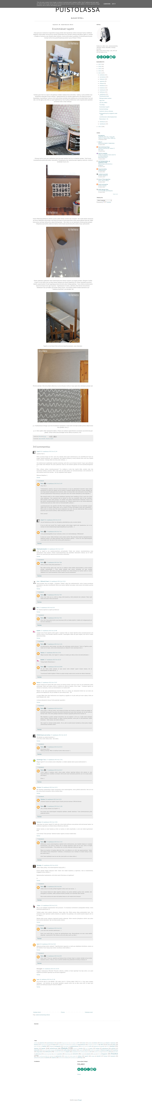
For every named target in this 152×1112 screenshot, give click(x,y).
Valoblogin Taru (41, 759)
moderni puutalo (103, 174)
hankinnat (43, 1044)
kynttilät (102, 1046)
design (74, 1043)
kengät (51, 1046)
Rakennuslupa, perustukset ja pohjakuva (105, 164)
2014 (99, 71)
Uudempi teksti (37, 1012)
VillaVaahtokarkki (42, 549)
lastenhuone (53, 1048)
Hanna (42, 652)
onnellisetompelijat (84, 1051)
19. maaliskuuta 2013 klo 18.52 (50, 865)
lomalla (80, 1048)
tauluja (92, 1056)
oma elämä (56, 1051)
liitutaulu (75, 1048)
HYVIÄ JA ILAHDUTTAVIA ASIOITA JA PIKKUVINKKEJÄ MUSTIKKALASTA (107, 156)
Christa (39, 787)
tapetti (51, 438)
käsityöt (112, 1046)
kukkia (90, 1046)
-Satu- (39, 905)
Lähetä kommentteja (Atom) (43, 1015)
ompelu (67, 1051)
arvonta (36, 1043)
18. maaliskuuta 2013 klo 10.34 (53, 799)
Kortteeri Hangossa (103, 175)
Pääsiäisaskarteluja (104, 96)
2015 (99, 68)
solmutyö (52, 1056)
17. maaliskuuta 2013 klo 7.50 (54, 618)
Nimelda (39, 865)
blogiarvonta (64, 1043)
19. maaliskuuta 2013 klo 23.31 (49, 905)
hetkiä (54, 1044)
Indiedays (74, 1044)
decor (70, 1043)
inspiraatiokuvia (81, 1044)
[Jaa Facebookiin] (54, 436)
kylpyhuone (96, 1046)
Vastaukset (41, 481)
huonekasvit (67, 1044)
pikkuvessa (38, 1054)
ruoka (83, 1054)
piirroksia (116, 1051)
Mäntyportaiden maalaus (105, 98)
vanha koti (61, 1057)
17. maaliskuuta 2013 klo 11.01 (54, 644)
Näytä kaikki (115, 194)
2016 (99, 66)
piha (110, 1051)
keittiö (44, 1046)
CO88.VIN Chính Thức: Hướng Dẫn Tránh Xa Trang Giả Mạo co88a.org (106, 137)
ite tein (101, 1044)
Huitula (39, 822)
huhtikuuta (102, 92)
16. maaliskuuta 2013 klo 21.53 (53, 520)
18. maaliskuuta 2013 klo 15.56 (49, 822)
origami (101, 1051)
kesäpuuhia (57, 1046)
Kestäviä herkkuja (103, 109)
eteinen (95, 1043)
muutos (74, 1050)
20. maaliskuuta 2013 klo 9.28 (48, 944)
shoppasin (104, 1054)
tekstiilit (99, 1056)
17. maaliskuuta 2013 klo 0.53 (47, 607)
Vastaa (38, 477)
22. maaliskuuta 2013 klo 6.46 (54, 886)
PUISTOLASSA (77, 9)
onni (91, 1051)
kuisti (86, 1046)
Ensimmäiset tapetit (104, 107)
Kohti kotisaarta (103, 184)
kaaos (35, 1046)
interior (95, 1044)
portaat (50, 1054)
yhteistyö (80, 1057)
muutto (80, 1050)
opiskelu (96, 1051)
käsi (107, 1046)
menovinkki (36, 1050)
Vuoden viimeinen (102, 185)
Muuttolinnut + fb (103, 119)
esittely (90, 1043)
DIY (78, 1043)
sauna (94, 1054)
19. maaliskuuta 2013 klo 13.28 (54, 806)
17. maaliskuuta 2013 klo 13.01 (53, 652)
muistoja (59, 1050)
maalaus (98, 1048)
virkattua (67, 1057)
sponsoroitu (58, 1056)
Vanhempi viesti (89, 1012)
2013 (99, 73)
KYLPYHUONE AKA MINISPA (105, 191)
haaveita (36, 1044)
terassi (105, 1056)
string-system (73, 1056)
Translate (108, 202)
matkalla (113, 1048)
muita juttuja (67, 1050)
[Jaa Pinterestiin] (56, 436)
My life (86, 1050)
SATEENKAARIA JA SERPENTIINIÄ (104, 162)
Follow (79, 1074)
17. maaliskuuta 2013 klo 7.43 (54, 531)
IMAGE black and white (43, 735)
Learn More (107, 4)
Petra (42, 483)
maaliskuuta (103, 94)
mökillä (92, 1050)
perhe (106, 1051)
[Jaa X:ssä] (53, 436)
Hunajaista (101, 135)
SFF (98, 1054)
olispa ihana (39, 1051)
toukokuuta (103, 90)
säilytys (80, 1056)
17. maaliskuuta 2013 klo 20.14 (54, 708)
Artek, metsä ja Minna (103, 180)
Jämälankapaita (102, 170)
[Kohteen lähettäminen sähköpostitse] (50, 436)
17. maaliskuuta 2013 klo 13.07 (49, 682)
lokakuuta (102, 79)
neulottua (115, 1050)
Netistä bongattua (105, 1050)
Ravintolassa (68, 1054)
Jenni (38, 944)
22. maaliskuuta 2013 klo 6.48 (54, 928)
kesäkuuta (102, 88)
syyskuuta (102, 81)
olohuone (48, 1051)
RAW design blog (103, 189)
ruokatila (88, 1054)
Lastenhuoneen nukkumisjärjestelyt (108, 117)
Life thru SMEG (103, 102)
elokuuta (102, 83)
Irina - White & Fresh (43, 581)
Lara (38, 979)
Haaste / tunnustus (110, 1043)
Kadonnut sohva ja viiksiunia (106, 111)
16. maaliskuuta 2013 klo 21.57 (55, 549)
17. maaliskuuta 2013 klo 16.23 (53, 659)
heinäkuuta (102, 85)
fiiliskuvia (102, 1043)
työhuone (36, 1057)
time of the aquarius (104, 179)
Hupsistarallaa (102, 169)
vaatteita (47, 1057)
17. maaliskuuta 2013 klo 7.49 (54, 595)
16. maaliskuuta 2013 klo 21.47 (54, 483)
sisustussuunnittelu (43, 1056)
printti (54, 1054)
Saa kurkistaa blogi (103, 147)
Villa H (100, 142)
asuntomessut (50, 1043)
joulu (109, 1044)
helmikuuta (102, 121)
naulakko (97, 1050)
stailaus (66, 1056)
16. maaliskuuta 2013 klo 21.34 (49, 451)
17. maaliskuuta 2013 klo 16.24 (59, 735)
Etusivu (63, 1012)
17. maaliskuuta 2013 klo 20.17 (54, 770)
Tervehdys (102, 104)
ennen (83, 1043)
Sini (38, 607)
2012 (99, 126)
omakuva (62, 1051)
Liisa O (39, 451)
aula (40, 438)
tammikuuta (103, 124)
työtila (41, 1057)
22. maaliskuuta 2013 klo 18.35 (51, 968)
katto (39, 1046)
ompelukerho (75, 1051)
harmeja (49, 1044)
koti (82, 1046)
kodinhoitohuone (74, 1046)
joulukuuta (102, 75)
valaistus (54, 1057)
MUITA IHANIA (102, 153)
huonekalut (61, 1044)
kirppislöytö (65, 1046)
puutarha (60, 1054)
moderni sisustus (51, 1050)
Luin (86, 1048)
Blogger (80, 1100)
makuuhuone (105, 1048)
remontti (43, 438)
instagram (90, 1044)
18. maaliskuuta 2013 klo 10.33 (49, 787)
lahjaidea (36, 1048)
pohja (45, 1054)
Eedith (38, 630)
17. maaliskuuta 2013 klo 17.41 (54, 759)
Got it (114, 4)
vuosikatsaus (73, 1057)
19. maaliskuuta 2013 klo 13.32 (54, 842)
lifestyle (64, 1048)
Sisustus (48, 438)
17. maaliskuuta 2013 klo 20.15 (54, 747)
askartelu (41, 1043)
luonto (91, 1048)
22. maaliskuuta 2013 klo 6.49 (54, 956)
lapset (43, 1048)
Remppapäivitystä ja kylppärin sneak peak (108, 114)
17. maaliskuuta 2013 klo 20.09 (54, 666)
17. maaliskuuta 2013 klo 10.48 (49, 630)
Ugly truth (101, 100)
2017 (99, 64)
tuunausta (112, 1056)
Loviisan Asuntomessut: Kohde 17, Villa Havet (106, 149)
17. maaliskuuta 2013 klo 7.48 (54, 562)
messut (43, 1050)
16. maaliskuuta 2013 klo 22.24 (57, 581)
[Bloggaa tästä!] (51, 436)
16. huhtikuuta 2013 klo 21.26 (47, 979)
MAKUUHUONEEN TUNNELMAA (106, 143)
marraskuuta (103, 77)
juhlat (114, 1044)
